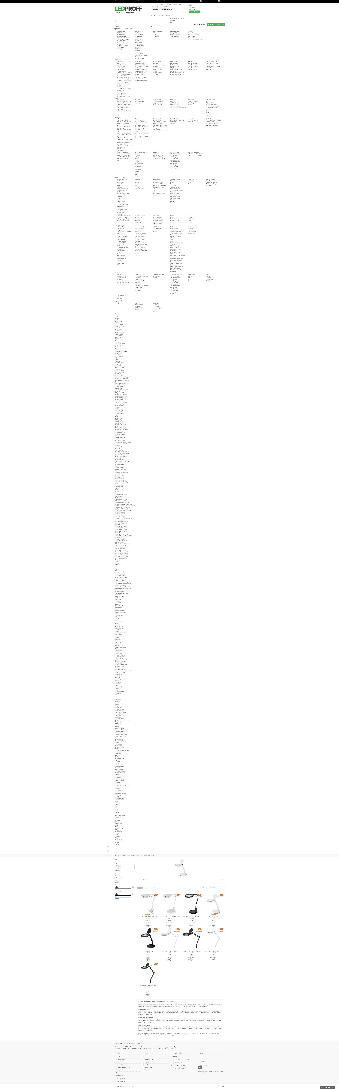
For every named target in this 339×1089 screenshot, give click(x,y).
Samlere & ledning (157, 72)
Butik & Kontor (174, 227)
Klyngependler (120, 182)
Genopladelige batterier (123, 282)
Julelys (136, 185)
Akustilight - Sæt (210, 69)
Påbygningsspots (157, 99)
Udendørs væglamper (175, 187)
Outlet (136, 303)
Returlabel (118, 1070)
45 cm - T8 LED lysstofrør (123, 76)
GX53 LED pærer (139, 33)
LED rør (155, 309)
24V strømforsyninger (175, 161)
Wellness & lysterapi (140, 215)
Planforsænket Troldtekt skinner (123, 442)
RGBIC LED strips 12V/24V (177, 120)
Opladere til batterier (122, 284)
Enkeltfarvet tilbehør (122, 138)
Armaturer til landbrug (140, 228)
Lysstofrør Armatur (122, 238)
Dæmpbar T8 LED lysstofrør (124, 72)
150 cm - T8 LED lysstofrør (124, 82)
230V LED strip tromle (211, 125)
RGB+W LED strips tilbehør (160, 125)
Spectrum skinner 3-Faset (212, 106)
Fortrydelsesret (119, 1075)
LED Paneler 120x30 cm (176, 260)
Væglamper (120, 187)
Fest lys (190, 222)
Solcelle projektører (193, 66)
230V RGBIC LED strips (212, 123)
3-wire (207, 112)
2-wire (207, 111)
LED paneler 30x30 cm (140, 74)
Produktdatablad (154, 896)
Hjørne (136, 158)
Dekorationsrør (120, 206)
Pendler (119, 180)
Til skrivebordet (119, 687)
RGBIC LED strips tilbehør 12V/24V (124, 536)
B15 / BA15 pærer (139, 58)
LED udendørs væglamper (177, 74)
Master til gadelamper (158, 230)
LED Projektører (157, 61)
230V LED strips (210, 118)
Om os (117, 1072)
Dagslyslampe (138, 217)
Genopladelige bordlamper (123, 193)
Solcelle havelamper (193, 63)
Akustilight (208, 68)
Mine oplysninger (148, 1067)
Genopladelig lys (139, 188)
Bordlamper (120, 192)
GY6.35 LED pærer (140, 47)
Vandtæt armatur (121, 68)
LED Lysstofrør (121, 239)
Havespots (137, 99)
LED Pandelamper (192, 231)
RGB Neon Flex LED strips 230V (123, 556)
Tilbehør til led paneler (176, 263)
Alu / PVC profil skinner (141, 152)
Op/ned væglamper (122, 190)
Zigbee (154, 34)
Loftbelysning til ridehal (123, 219)
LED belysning (138, 308)
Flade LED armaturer (122, 66)
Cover (136, 168)
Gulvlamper (120, 198)
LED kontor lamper (175, 246)
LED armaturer (120, 63)
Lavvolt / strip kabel (140, 281)
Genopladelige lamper (122, 204)
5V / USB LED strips (158, 155)
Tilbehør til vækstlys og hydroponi (123, 671)
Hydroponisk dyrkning (211, 182)
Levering (118, 1062)
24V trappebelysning (158, 157)
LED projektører (121, 250)
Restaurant (173, 271)
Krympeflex (138, 290)
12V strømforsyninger (175, 153)
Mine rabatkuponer (148, 1070)
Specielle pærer (139, 31)
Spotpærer (191, 31)
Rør (189, 184)
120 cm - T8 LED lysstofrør (124, 80)
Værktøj (208, 276)
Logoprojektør (191, 233)
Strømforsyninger (174, 152)
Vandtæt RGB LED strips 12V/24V (123, 518)
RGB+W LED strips (158, 118)
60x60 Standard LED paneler (142, 66)
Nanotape (119, 296)
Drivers (172, 293)
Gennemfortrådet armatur (123, 96)
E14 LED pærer (121, 44)
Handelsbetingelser (120, 1059)
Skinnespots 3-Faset (211, 103)
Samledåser (138, 277)
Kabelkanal (137, 288)
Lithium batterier (121, 281)
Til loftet (117, 685)
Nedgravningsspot (139, 101)
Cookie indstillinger (120, 1081)
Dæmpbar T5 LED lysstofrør (124, 88)
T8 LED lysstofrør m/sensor (124, 74)
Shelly (189, 281)
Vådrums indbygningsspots (124, 103)
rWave (189, 277)
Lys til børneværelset (122, 211)
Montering (155, 74)
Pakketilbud (156, 303)
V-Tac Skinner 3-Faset (158, 184)
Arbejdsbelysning (121, 230)
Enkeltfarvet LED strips (123, 118)
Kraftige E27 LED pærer (123, 37)
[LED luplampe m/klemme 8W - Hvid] (170, 938)
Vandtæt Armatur (121, 234)
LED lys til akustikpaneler (159, 158)
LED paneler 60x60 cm (140, 63)
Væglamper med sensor (176, 190)
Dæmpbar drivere (139, 76)
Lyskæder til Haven (175, 196)
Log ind (117, 26)
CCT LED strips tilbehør (194, 122)
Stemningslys (120, 212)
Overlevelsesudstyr (211, 279)
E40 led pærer (120, 263)
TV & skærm (118, 682)
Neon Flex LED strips (122, 152)
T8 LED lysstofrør (121, 71)
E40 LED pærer (139, 34)
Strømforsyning (192, 103)
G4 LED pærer (120, 49)
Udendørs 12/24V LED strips (195, 153)
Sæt (136, 174)
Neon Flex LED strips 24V (123, 155)
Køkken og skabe (192, 101)
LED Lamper (173, 61)
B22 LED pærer (139, 53)
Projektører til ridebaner (123, 220)
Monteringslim (120, 300)
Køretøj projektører (157, 68)
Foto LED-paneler (174, 219)
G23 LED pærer (139, 39)
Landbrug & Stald (139, 227)
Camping (172, 201)
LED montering (138, 166)
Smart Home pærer (157, 31)
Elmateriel (117, 761)
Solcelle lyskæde (192, 69)
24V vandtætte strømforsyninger (123, 588)
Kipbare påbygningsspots (159, 104)
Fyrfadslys (137, 187)
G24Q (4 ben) (138, 44)
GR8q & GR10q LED (122, 93)
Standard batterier (121, 276)
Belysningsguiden (120, 1078)
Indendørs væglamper (122, 188)
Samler (136, 172)
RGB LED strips (139, 118)
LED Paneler (138, 61)
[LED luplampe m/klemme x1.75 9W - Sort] (148, 973)
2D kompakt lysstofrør (122, 247)
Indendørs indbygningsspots (124, 101)
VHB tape (119, 298)
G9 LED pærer (120, 47)
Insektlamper (191, 217)
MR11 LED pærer (192, 37)
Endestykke (138, 169)
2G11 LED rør (120, 95)
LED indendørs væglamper (177, 72)
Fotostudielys (173, 217)
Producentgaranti (120, 1064)
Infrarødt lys (138, 219)
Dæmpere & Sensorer (158, 274)
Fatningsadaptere (139, 45)
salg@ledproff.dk (181, 1068)
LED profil (137, 153)
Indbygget (137, 157)
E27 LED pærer (121, 34)
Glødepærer (120, 261)
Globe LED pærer (174, 36)
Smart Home (191, 274)
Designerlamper (139, 304)
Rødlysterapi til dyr (139, 222)
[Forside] (115, 856)
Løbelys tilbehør (121, 150)
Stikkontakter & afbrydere (141, 276)
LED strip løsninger (157, 152)
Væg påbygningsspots (158, 103)
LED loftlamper (174, 63)
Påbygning (137, 155)
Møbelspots (191, 99)
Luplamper (119, 196)
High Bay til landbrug (140, 242)
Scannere (208, 277)
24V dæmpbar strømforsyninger (123, 586)
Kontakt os (118, 1056)
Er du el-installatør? (326, 1087)
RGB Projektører (121, 255)
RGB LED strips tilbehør (141, 128)
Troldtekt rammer (139, 79)
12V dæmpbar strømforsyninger (123, 582)
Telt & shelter (173, 203)
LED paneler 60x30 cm (140, 72)
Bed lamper (173, 184)
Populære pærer (121, 31)
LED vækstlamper (210, 179)
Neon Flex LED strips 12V (123, 153)
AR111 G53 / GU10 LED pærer (196, 39)
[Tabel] (142, 888)
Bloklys (137, 182)
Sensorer (155, 277)
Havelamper (173, 180)
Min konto (145, 1053)
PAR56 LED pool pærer (141, 55)
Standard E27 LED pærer (123, 36)
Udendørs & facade (175, 179)
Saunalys (155, 153)
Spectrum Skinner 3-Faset (159, 185)
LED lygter (173, 71)
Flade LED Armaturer (122, 236)
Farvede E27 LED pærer (123, 39)
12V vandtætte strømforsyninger (123, 583)
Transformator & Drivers (176, 274)
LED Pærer (118, 318)
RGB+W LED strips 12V (159, 120)
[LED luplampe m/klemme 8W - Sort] (191, 938)
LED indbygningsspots (122, 107)
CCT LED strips (192, 118)
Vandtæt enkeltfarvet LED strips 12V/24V (125, 505)
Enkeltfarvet (191, 180)
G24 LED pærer (139, 41)
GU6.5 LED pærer (192, 36)
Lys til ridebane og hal (140, 246)
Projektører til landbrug (140, 230)
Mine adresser (147, 1064)
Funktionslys (191, 227)
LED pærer (137, 306)
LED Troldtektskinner (211, 61)
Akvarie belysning (192, 179)
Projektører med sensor (159, 64)
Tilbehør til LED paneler (141, 77)
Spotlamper (120, 203)
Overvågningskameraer (176, 198)
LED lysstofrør (120, 69)
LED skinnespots (174, 228)
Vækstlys (208, 180)
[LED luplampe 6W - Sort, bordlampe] (148, 938)
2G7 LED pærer (139, 52)
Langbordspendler (121, 184)
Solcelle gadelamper (193, 68)
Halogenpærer (138, 56)
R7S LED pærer (139, 49)
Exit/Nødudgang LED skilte (177, 269)
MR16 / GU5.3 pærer (122, 45)
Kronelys (137, 180)
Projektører (155, 63)
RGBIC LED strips (175, 118)
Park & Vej (155, 227)
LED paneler (156, 304)
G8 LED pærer (138, 36)
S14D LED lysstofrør (122, 91)
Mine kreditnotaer (148, 1062)
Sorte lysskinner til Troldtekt (213, 66)
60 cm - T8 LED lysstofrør (123, 77)
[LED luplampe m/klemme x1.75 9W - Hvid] (213, 938)
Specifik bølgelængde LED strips (123, 510)
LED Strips (117, 497)
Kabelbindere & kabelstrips (141, 285)
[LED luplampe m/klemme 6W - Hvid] (148, 904)
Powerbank (209, 281)
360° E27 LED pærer (122, 42)
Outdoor (172, 199)
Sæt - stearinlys (139, 184)
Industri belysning (121, 227)
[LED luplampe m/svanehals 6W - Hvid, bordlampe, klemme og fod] (170, 904)
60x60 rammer (138, 68)
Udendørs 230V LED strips (195, 155)
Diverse (190, 215)
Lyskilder (155, 311)
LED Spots (117, 448)
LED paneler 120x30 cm (141, 71)
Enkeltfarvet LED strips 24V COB (123, 507)
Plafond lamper (121, 201)
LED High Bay (174, 64)
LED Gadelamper (174, 68)
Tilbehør (155, 71)
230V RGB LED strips (211, 122)
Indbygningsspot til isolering (124, 111)
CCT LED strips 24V (193, 120)
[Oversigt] (140, 888)
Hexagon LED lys (174, 66)
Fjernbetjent (156, 36)
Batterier (119, 274)
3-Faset (208, 101)
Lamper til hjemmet (122, 179)
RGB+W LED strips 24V (159, 123)
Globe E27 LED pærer (122, 41)
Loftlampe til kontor (175, 247)
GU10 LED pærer (121, 33)
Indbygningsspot (121, 99)
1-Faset (208, 109)
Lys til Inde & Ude (119, 594)
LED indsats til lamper (176, 69)
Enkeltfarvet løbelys (122, 149)
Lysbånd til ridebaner (122, 217)
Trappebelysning (121, 214)
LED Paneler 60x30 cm (176, 268)
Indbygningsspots (157, 308)
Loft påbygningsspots (158, 101)
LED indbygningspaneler (141, 80)
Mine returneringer (148, 1059)
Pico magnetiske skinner (212, 114)
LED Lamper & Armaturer (121, 378)
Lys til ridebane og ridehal (123, 215)
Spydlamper (138, 103)
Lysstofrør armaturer (122, 64)
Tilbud (118, 303)
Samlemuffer (138, 292)
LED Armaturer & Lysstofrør (124, 61)
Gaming (117, 680)
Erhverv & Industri (119, 714)
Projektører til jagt (157, 69)
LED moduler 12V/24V (122, 120)
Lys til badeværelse (122, 209)
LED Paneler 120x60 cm (176, 258)
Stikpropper (138, 282)
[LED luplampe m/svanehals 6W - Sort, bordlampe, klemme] (191, 904)
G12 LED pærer (139, 37)
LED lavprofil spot (121, 109)
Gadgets (117, 690)
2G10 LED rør (120, 90)
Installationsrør (138, 287)
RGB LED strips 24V (140, 125)
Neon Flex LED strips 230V (124, 157)
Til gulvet (117, 688)
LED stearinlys (138, 179)
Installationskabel (139, 279)
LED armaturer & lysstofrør (124, 231)
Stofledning (138, 284)
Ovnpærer (137, 50)
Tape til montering (121, 295)
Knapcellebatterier (121, 277)
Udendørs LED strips (193, 152)
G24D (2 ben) (138, 42)
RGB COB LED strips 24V (141, 126)
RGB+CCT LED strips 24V (159, 122)
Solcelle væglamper (193, 64)
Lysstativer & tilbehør (175, 222)
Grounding (137, 220)
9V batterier (120, 279)
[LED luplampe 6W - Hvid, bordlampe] (213, 904)
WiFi (154, 33)
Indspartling (138, 160)
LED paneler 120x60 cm (141, 69)
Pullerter (172, 182)
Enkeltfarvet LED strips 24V (124, 133)
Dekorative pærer (174, 31)
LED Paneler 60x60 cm (176, 252)
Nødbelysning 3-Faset (211, 107)
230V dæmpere (156, 276)
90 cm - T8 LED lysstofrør (123, 79)
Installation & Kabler (140, 274)
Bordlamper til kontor (122, 195)
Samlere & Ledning (140, 239)
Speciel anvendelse (140, 163)
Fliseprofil (137, 161)
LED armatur (120, 233)
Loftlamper (119, 199)
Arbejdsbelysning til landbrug (142, 244)
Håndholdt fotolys (174, 220)
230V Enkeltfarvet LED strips (213, 120)
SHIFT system (209, 115)
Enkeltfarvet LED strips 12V (124, 122)
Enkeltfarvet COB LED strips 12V (123, 504)
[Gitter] (138, 888)
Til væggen (118, 683)
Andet (136, 165)
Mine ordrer (146, 1056)
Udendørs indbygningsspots (124, 104)
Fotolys (172, 215)
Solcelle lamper (192, 61)
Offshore (119, 265)
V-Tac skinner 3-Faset (211, 104)
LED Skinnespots (210, 99)
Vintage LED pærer (175, 33)
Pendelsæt (120, 185)
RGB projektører (157, 66)
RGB (189, 182)
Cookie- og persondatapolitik (123, 1067)
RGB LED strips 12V (140, 120)
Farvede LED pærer (175, 34)
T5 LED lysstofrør (121, 87)
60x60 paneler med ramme (141, 64)
